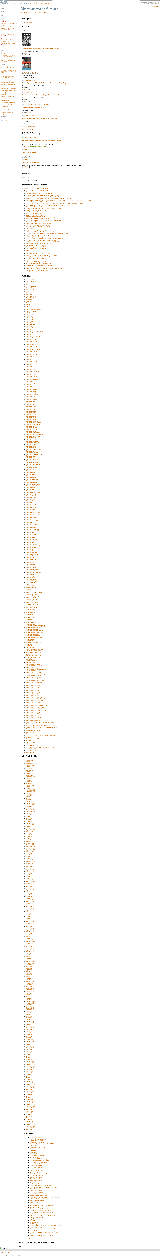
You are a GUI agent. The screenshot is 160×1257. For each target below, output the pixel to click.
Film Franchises (30, 612)
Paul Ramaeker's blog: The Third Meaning (42, 1212)
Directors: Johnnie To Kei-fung (35, 434)
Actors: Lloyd (30, 289)
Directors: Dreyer (31, 386)
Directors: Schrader (31, 526)
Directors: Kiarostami (32, 441)
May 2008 (29, 1096)
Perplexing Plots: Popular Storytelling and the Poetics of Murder (7, 18)
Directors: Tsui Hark (32, 556)
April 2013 (29, 998)
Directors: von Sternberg (33, 561)
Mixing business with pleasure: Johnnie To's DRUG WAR (43, 242)
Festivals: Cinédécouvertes (33, 591)
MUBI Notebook (35, 1204)
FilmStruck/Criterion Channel (38, 1167)
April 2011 (29, 1038)
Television (29, 744)
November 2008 (30, 1086)
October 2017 (30, 908)
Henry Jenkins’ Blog (36, 1180)
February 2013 (30, 1001)
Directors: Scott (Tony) (32, 529)
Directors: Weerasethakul (33, 569)
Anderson (29, 293)
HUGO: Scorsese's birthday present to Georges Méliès (42, 263)
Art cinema (29, 299)
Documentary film (31, 582)
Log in (28, 1238)
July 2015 (29, 953)
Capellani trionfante (31, 272)
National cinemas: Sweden (33, 712)
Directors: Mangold (31, 471)
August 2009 (30, 1071)
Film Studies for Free (36, 1164)
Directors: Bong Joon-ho (33, 349)
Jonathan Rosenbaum (36, 1190)
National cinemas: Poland (33, 702)
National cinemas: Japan (33, 692)
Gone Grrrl (29, 228)
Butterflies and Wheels (36, 1140)
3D (27, 283)
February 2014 (30, 981)
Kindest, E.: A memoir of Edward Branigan (38, 202)
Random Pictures (35, 1214)
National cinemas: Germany (34, 677)
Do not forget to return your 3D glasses (37, 270)
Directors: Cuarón (31, 373)
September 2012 (30, 1009)
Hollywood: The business (33, 650)
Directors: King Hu (31, 444)
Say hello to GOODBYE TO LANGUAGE (39, 227)
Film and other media (32, 604)
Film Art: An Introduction (6, 26)
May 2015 (29, 956)
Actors (28, 284)
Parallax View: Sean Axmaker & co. (40, 1210)
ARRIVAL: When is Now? (34, 213)
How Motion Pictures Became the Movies (8, 58)
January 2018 (30, 903)
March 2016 (29, 940)
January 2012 (30, 1023)
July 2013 (29, 993)
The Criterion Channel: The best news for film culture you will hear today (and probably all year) (54, 203)
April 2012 (29, 1018)
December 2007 (30, 1104)
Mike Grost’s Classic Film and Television (42, 1199)
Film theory (29, 640)
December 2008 (30, 1084)
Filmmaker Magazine (36, 1165)
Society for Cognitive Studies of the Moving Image (41, 735)
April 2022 (29, 820)
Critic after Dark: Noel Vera (38, 1155)
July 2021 (29, 833)
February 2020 (30, 861)
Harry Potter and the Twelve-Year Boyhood (38, 223)
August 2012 (30, 1011)
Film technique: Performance (34, 631)
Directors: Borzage (31, 351)
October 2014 (30, 968)
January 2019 (30, 883)
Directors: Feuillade (31, 399)
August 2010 (30, 1051)
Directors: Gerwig (31, 408)
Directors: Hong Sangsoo (33, 422)
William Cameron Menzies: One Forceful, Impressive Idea (8, 91)
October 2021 (30, 828)
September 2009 (30, 1069)
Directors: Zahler (31, 579)
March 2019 (29, 880)
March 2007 (29, 1119)
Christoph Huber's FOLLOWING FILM (42, 1144)
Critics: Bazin (30, 316)
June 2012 (29, 1014)
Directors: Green (31, 413)
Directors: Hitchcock (32, 421)
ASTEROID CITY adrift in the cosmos (37, 190)
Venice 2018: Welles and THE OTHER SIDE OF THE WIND (44, 208)
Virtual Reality (30, 752)
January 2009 (30, 1083)
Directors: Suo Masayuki (33, 546)
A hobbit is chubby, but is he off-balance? (38, 253)
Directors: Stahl (30, 541)
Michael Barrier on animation (38, 1195)
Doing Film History (5, 100)
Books (28, 306)
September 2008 (30, 1089)
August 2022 (30, 813)
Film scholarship (31, 622)
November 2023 (30, 790)
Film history (29, 616)
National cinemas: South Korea (35, 709)
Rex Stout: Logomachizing (7, 66)
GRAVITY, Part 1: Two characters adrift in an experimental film (44, 238)
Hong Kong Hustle (35, 1182)
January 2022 (30, 825)
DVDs (28, 584)
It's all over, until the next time (34, 215)
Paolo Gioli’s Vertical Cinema (7, 96)
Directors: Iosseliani (32, 427)
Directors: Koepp (31, 447)
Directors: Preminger (32, 509)
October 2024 (30, 775)
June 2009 (29, 1074)
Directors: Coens (31, 366)
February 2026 (30, 765)
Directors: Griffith (31, 414)
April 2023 (29, 800)
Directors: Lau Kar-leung (33, 459)
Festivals (28, 589)
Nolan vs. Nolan (31, 260)
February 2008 (30, 1101)
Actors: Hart (29, 288)
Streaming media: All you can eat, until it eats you (40, 193)
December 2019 (30, 865)
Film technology (30, 639)
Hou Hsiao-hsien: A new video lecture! (7, 53)
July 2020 (29, 853)
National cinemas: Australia (34, 665)
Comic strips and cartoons (33, 309)
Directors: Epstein (31, 391)
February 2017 (30, 921)
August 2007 (30, 1111)
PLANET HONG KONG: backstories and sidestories (42, 727)
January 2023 (30, 805)
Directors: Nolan (31, 494)
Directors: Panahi (31, 504)
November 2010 (30, 1046)
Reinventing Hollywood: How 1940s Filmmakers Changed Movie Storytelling (9, 24)
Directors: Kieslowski (32, 442)
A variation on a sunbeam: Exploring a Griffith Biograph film (44, 268)
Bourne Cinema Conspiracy (38, 1139)
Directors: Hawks (31, 418)
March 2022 (29, 821)
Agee (27, 291)
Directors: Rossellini (32, 521)
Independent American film (34, 652)
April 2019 (29, 878)
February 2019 (30, 881)
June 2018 (29, 895)
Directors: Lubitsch (31, 467)
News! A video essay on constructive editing (39, 257)
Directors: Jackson (31, 429)
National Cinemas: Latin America (35, 694)
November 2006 (30, 1126)
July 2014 (29, 973)
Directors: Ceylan (31, 359)
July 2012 (29, 1013)
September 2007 (30, 1109)
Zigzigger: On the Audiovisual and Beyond (42, 1235)
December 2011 (30, 1024)
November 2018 (30, 886)
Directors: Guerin (31, 416)
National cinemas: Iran (32, 687)
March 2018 (29, 900)
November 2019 (30, 866)
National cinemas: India (33, 685)
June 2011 (29, 1034)
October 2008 (30, 1088)
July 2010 (29, 1053)
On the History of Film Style (7, 20)
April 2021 (29, 838)
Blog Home (29, 22)
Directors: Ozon (30, 499)
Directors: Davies (31, 378)
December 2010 (30, 1044)
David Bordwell (30, 324)
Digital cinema (30, 326)
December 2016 (30, 925)
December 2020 (30, 845)
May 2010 (29, 1056)
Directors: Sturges (31, 542)
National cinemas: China (33, 670)
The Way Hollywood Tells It (7, 37)
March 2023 (29, 801)
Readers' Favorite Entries (33, 730)
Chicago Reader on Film (37, 1142)
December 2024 (30, 773)
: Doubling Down (8, 84)
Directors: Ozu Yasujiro (33, 501)
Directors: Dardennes (32, 376)
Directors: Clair (30, 364)
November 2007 (30, 1106)
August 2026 (30, 760)
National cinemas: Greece (33, 679)
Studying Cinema (5, 114)
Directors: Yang (30, 577)
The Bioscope (34, 1224)
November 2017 (30, 906)
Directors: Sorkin (31, 537)
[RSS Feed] (25, 177)
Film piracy (29, 621)
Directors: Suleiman (32, 544)
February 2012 (30, 1021)
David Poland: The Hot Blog (38, 1159)
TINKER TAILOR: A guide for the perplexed (39, 262)
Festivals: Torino (31, 597)
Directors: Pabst (30, 502)
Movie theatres (30, 659)
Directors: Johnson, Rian (33, 436)
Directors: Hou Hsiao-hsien (34, 424)
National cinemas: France (33, 675)
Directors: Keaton (31, 439)
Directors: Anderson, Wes (33, 333)
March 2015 (29, 960)
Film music (29, 619)
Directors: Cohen (31, 368)
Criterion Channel (31, 313)
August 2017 (30, 911)
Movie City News (35, 1202)
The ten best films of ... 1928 (34, 207)
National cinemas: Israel (33, 689)
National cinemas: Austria (33, 667)
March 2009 (29, 1079)
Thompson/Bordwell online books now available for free (42, 195)
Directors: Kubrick (31, 451)
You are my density (31, 267)
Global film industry (32, 647)
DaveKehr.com (34, 1157)
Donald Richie (30, 252)
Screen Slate (33, 1220)
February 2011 (30, 1041)
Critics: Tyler (30, 323)
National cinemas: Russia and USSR (36, 705)
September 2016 (30, 930)
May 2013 (29, 996)
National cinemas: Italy (32, 690)
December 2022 (30, 806)
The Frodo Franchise (32, 745)
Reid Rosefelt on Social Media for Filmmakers (43, 1215)
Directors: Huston (31, 426)
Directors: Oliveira (31, 496)
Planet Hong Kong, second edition (8, 34)
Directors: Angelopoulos (33, 336)
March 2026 (29, 763)
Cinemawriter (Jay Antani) (37, 1147)
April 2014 (29, 978)
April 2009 (29, 1078)
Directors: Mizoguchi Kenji (34, 487)
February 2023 (30, 803)
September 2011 (30, 1029)
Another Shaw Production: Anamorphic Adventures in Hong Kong (7, 93)
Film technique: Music (32, 629)
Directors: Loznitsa (31, 466)
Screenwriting (30, 732)
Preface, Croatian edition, (8, 109)
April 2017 (29, 918)
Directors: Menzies (31, 482)
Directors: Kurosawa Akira (34, 454)
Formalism (29, 645)
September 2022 (30, 811)
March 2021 (29, 840)
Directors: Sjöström (31, 534)
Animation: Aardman (32, 296)
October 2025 (30, 768)
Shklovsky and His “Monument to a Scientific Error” (8, 74)
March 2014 (29, 979)
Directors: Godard (31, 411)
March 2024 (29, 783)
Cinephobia (33, 1152)
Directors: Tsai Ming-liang (33, 554)
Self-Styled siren (34, 1222)
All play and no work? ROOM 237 (36, 248)
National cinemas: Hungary (34, 682)
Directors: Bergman (31, 348)
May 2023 (29, 798)
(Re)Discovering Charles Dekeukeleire (6, 98)
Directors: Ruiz (30, 522)
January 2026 (30, 766)
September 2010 (30, 1049)
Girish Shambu (34, 1172)
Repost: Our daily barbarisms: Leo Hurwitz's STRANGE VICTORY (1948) (48, 198)
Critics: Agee (30, 314)
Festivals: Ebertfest (31, 594)
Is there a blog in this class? (34, 655)
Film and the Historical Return (7, 112)
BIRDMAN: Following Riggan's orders (37, 225)
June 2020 (29, 855)
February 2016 (30, 941)
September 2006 (30, 1129)
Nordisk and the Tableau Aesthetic (8, 88)
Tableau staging (30, 742)
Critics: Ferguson (31, 319)
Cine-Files (33, 1145)
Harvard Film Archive (36, 1177)
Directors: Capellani (32, 356)
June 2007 (29, 1114)
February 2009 (30, 1081)
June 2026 (29, 762)
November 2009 (30, 1066)
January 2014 (30, 983)
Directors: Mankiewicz (32, 472)
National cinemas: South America (35, 707)
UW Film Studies (31, 750)
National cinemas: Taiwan (33, 714)
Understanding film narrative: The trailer (37, 235)
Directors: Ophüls (31, 497)
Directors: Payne (31, 506)
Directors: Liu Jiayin (32, 462)
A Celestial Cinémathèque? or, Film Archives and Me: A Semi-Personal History (8, 71)
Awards (28, 303)
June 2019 (29, 875)
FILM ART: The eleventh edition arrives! (38, 218)
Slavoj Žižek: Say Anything (7, 110)
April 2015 (29, 958)
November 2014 (30, 966)
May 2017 (29, 916)
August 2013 (30, 991)
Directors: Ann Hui (31, 338)
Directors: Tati (30, 551)
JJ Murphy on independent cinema (40, 1189)
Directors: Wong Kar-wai (33, 572)
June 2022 (29, 816)
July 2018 (29, 893)
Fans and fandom (31, 587)
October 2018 (30, 888)
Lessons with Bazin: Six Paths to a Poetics (8, 68)
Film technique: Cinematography (35, 626)
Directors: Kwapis (31, 456)
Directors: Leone (31, 461)
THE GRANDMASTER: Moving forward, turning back (42, 240)
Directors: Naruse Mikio (33, 492)
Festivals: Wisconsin (32, 602)
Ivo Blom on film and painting (38, 1184)
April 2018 (29, 898)
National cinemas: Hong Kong (35, 680)
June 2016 (29, 935)
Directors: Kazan (31, 437)
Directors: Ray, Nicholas (33, 512)
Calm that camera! (31, 192)
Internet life (29, 654)
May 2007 (29, 1116)
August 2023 (30, 793)
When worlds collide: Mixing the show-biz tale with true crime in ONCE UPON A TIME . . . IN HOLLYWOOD (59, 200)
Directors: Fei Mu (31, 396)
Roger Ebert (29, 250)
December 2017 (30, 905)
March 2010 (29, 1059)
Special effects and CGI (33, 739)
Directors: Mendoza (32, 481)
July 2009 (29, 1073)
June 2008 (29, 1094)
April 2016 (29, 938)
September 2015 (30, 950)
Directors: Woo (30, 574)
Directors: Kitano (31, 446)
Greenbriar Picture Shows (37, 1175)
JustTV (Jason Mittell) (36, 1192)
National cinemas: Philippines (34, 700)
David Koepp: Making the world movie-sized (39, 243)
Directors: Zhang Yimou (33, 581)
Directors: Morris (31, 489)
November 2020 (30, 846)
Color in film (29, 308)
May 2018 (29, 896)
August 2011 (29, 1031)
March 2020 (29, 860)
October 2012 (30, 1008)
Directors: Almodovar (32, 328)
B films (28, 304)
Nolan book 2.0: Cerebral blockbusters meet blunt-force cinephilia (45, 205)
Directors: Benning (31, 346)
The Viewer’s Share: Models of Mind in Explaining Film (8, 80)
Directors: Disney (31, 384)
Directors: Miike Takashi (33, 484)
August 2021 (30, 831)
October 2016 (30, 928)
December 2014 (30, 965)
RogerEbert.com (34, 1219)
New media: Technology (33, 720)
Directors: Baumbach (32, 344)
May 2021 (29, 836)
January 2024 (30, 786)
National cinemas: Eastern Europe (36, 674)
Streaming (29, 740)
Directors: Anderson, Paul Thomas (36, 331)
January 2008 (30, 1103)
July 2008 (29, 1093)
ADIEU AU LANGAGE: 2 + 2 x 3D (37, 230)
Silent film (29, 734)
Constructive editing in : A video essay (8, 61)
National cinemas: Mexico (33, 695)
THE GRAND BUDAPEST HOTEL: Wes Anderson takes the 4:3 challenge (48, 233)
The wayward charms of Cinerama (36, 258)
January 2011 (30, 1043)
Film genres (29, 614)
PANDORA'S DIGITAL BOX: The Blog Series (40, 722)
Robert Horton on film (36, 1217)
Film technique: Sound (32, 634)
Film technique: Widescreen (34, 637)
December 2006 (30, 1124)
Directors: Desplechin (32, 383)
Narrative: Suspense (32, 662)
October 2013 (30, 988)
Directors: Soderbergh (32, 536)
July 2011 (29, 1033)
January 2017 (30, 923)
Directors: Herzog (31, 419)
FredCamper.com (35, 1169)
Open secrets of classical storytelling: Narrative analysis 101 (43, 220)
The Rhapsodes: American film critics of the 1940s (40, 747)
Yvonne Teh (33, 1234)
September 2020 (30, 850)
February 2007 (30, 1121)
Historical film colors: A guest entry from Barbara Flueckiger (43, 197)
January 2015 (30, 963)
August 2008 (30, 1091)
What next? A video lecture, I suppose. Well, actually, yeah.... (44, 255)
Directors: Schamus (31, 524)
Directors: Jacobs (31, 431)
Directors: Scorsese (31, 527)
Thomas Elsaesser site (36, 1227)
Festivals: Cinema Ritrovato (34, 592)
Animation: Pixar (31, 298)
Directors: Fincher (31, 401)
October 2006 (30, 1128)
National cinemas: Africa (33, 664)
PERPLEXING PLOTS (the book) (36, 725)
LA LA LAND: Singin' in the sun (36, 210)
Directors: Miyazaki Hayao (34, 486)
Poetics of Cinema (5, 39)
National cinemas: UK (32, 719)
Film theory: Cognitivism (33, 642)
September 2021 (30, 830)
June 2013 (29, 994)
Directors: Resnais (31, 517)
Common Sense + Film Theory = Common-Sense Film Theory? (8, 82)
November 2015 (30, 946)
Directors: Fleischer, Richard (34, 403)
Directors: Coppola (31, 369)
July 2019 (29, 873)
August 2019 (30, 871)
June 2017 (29, 915)
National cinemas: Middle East (35, 697)
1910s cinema (30, 279)
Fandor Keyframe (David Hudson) (40, 1160)
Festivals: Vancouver (32, 599)
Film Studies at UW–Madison (38, 1162)
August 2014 (30, 971)
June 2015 (29, 955)
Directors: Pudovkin (32, 511)
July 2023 (29, 795)
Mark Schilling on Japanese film (39, 1194)
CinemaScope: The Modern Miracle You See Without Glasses (8, 56)
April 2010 (29, 1058)
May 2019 (29, 876)
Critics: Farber (30, 318)
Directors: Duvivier (31, 388)
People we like (30, 724)
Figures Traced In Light (6, 41)
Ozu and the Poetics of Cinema (8, 43)
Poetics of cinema (31, 729)
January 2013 (30, 1003)
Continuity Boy (34, 1154)
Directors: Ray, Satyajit (32, 514)
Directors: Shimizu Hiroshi (34, 531)
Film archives (30, 606)
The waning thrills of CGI (33, 222)
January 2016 (30, 943)
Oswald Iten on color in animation (40, 1209)
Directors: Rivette (31, 519)
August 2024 (30, 778)
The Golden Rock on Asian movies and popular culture (46, 1225)
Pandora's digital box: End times (35, 245)
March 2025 (29, 770)
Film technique (30, 624)
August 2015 (30, 951)
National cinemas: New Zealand (35, 699)
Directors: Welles (31, 571)
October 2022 (30, 810)
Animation (29, 294)
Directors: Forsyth (31, 406)
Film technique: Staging (33, 635)
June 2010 (29, 1054)
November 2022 (30, 808)
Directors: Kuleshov (32, 452)
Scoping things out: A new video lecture (37, 247)
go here (21, 1255)
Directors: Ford (30, 404)
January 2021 (30, 843)
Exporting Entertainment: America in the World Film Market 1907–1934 (8, 46)
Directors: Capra (31, 358)
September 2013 (30, 989)
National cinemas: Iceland (33, 684)
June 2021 (29, 835)
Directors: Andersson (32, 334)
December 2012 (30, 1004)
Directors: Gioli (30, 409)
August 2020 (30, 851)
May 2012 (29, 1016)
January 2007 (30, 1123)
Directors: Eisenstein (32, 389)
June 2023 (29, 796)
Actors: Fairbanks (31, 286)
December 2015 (30, 945)
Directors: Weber (31, 567)
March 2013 (29, 999)
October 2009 (30, 1068)
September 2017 (30, 910)
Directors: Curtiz (31, 374)
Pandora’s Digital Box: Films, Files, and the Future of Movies (8, 31)
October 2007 (30, 1108)
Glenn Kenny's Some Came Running (40, 1174)
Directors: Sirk (30, 532)
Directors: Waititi (31, 564)
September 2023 (30, 791)
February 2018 (30, 901)
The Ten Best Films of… (33, 749)
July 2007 (29, 1113)
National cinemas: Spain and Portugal (37, 710)
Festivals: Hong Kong (32, 596)
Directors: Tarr (30, 549)
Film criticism (30, 611)
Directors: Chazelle (31, 363)
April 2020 (29, 858)
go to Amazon (25, 55)
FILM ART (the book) (32, 607)
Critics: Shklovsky (31, 321)
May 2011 (29, 1036)
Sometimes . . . (30, 737)
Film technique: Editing (33, 627)
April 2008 (29, 1098)
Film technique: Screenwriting (35, 632)
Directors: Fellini (31, 398)
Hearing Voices (4, 106)
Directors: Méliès (31, 477)
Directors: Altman (31, 329)
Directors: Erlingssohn (32, 393)
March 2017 (29, 920)
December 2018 (30, 885)
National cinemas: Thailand (34, 715)
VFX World (33, 1230)
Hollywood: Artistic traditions (34, 649)
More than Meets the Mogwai (38, 1200)
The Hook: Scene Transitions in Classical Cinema (8, 103)
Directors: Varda (30, 557)
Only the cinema (34, 1207)
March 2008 (29, 1099)
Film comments (30, 609)
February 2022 (30, 823)
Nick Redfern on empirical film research (41, 1205)
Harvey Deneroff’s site (36, 1179)
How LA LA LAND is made (34, 212)
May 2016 (29, 936)
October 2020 (30, 848)
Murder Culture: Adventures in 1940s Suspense (7, 77)
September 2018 (30, 890)
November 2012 (30, 1006)
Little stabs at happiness (33, 657)
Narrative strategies (31, 660)
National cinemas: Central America (36, 669)
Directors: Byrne (31, 353)
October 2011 (30, 1028)
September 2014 (30, 970)
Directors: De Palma (32, 379)
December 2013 (30, 984)
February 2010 (30, 1061)
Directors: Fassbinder (32, 394)
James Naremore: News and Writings (40, 1185)
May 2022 (29, 818)
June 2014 (29, 974)
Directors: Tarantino (32, 547)
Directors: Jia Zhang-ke (33, 432)
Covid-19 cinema (31, 311)
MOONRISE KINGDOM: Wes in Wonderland (40, 232)
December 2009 (30, 1064)
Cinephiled (33, 1150)
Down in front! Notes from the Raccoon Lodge (40, 265)
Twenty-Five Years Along (8, 86)
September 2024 (30, 776)
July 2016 (29, 933)
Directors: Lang (30, 457)
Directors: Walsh (31, 566)
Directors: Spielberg (32, 539)
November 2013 (30, 986)
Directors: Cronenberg (32, 371)
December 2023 (30, 788)
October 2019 (30, 868)
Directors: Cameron (31, 354)
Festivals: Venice (31, 601)
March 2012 (29, 1019)
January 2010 (30, 1063)
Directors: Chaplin (31, 361)
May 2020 (29, 856)
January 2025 (30, 771)
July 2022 (29, 815)
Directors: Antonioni (32, 339)
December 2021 (30, 826)
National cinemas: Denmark (34, 672)
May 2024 (29, 781)
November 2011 (30, 1026)
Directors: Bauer (31, 343)
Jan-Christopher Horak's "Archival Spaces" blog (44, 1187)
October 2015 (30, 948)
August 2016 (30, 931)
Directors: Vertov (31, 559)
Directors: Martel (31, 476)
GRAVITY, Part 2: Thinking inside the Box (38, 237)
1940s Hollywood (31, 281)
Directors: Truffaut (31, 552)
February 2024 (30, 785)
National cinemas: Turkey (33, 717)
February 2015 (30, 961)
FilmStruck (29, 644)
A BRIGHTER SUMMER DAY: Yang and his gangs (41, 217)
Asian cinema (30, 301)
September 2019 (30, 870)
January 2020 (30, 863)
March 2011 (29, 1039)
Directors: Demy (31, 381)
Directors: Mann (30, 474)
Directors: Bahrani (31, 341)
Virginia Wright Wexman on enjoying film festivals (44, 1232)
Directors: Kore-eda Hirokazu (34, 449)
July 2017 (29, 913)
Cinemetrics (33, 1149)
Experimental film (31, 586)
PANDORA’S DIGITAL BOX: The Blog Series (36, 188)
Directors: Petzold (31, 507)
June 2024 (29, 780)
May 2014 (29, 976)
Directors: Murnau (31, 491)
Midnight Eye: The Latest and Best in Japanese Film (45, 1197)
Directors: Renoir (31, 516)
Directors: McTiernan (32, 479)
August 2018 (30, 891)
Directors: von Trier (31, 562)
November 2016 (30, 926)
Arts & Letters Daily (36, 1137)
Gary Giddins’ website (36, 1170)
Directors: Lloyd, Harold (33, 464)
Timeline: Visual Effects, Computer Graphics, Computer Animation (49, 1229)
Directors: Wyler (31, 576)
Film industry (30, 617)
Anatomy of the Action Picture (7, 104)
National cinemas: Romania (34, 704)
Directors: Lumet (31, 469)
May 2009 (29, 1076)
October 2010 (30, 1048)
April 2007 (29, 1118)
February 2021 (30, 841)
